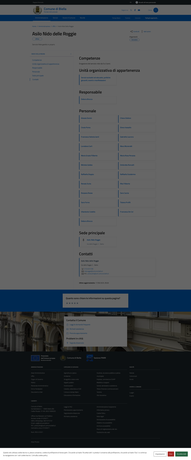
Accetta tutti (181, 454)
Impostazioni (160, 454)
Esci (170, 454)
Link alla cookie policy (40, 455)
